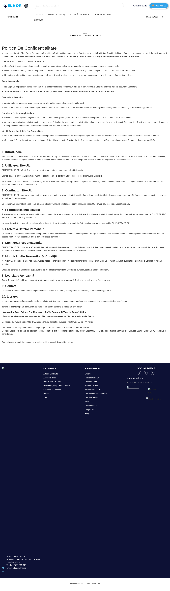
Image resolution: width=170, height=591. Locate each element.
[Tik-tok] (145, 373)
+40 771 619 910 (151, 17)
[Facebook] (162, 17)
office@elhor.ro (145, 108)
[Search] (121, 6)
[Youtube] (152, 373)
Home (84, 33)
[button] (26, 6)
